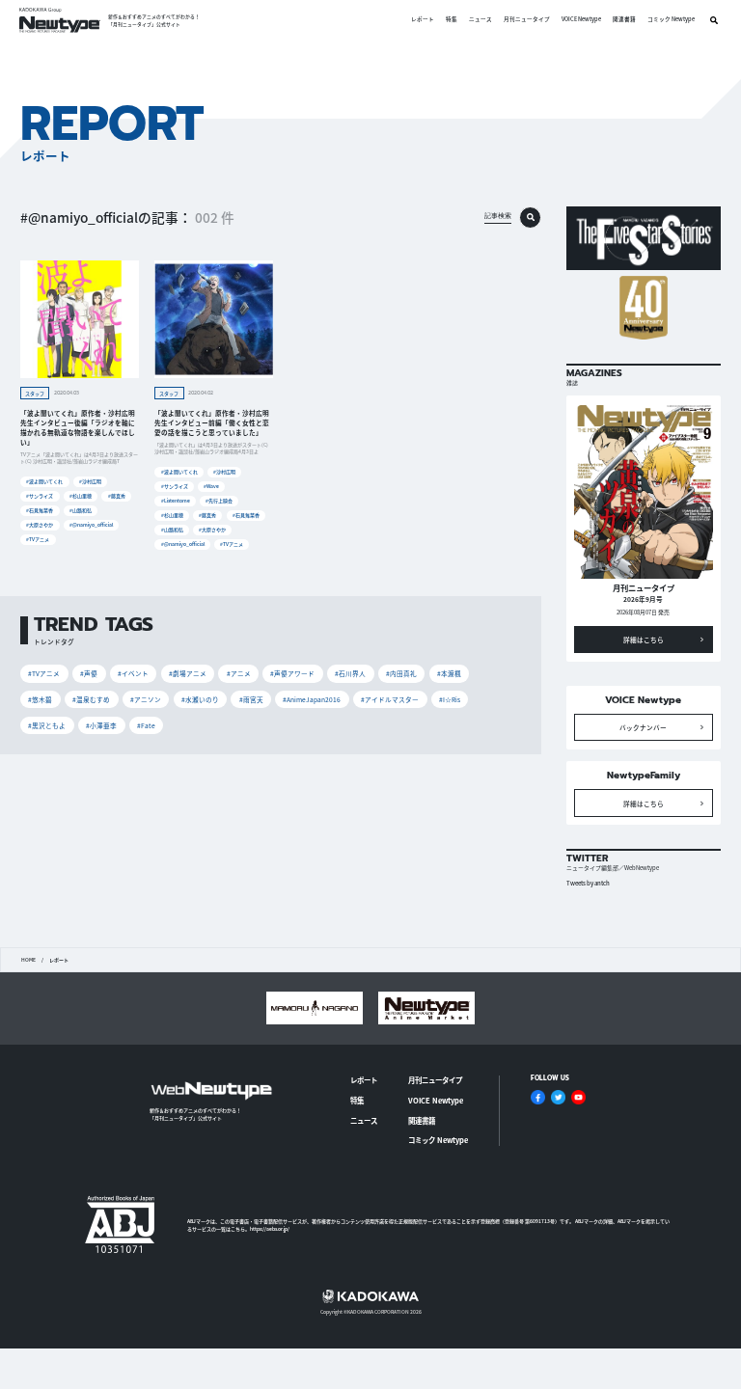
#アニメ (239, 673)
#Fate (146, 725)
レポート (422, 20)
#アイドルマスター (390, 699)
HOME (28, 960)
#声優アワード (292, 673)
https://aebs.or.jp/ (269, 1228)
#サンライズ (39, 495)
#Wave (211, 485)
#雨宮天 (251, 699)
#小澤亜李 (101, 725)
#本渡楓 (449, 673)
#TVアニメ (37, 538)
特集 (451, 20)
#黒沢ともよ (47, 725)
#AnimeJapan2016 (312, 699)
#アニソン (145, 699)
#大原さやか (39, 524)
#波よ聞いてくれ (44, 480)
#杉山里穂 (80, 495)
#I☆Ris (449, 699)
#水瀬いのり (200, 699)
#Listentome (175, 500)
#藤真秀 (116, 495)
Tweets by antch (588, 883)
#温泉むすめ (91, 699)
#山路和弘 (80, 509)
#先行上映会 (219, 500)
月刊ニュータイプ (527, 20)
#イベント (133, 673)
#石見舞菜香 (39, 509)
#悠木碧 (40, 699)
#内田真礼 (401, 673)
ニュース (480, 20)
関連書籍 (624, 20)
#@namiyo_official (91, 524)
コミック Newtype (671, 20)
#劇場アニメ (187, 673)
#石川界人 (350, 673)
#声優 (88, 673)
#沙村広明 (90, 480)
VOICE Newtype (581, 20)
